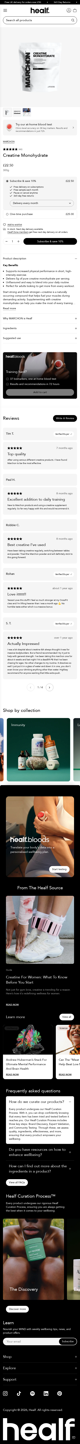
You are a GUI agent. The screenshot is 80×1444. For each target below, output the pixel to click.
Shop (7, 1356)
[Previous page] (30, 687)
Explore (9, 1368)
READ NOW (12, 1004)
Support (9, 1379)
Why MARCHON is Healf (17, 318)
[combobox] (42, 203)
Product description (14, 258)
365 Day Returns (54, 2)
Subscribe (68, 1341)
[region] (40, 67)
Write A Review (65, 418)
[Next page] (49, 687)
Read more (9, 308)
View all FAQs (17, 1182)
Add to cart (40, 392)
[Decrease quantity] (6, 241)
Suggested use (12, 338)
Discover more (17, 1309)
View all (66, 1017)
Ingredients (10, 328)
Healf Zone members (17, 232)
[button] (40, 149)
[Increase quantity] (18, 241)
